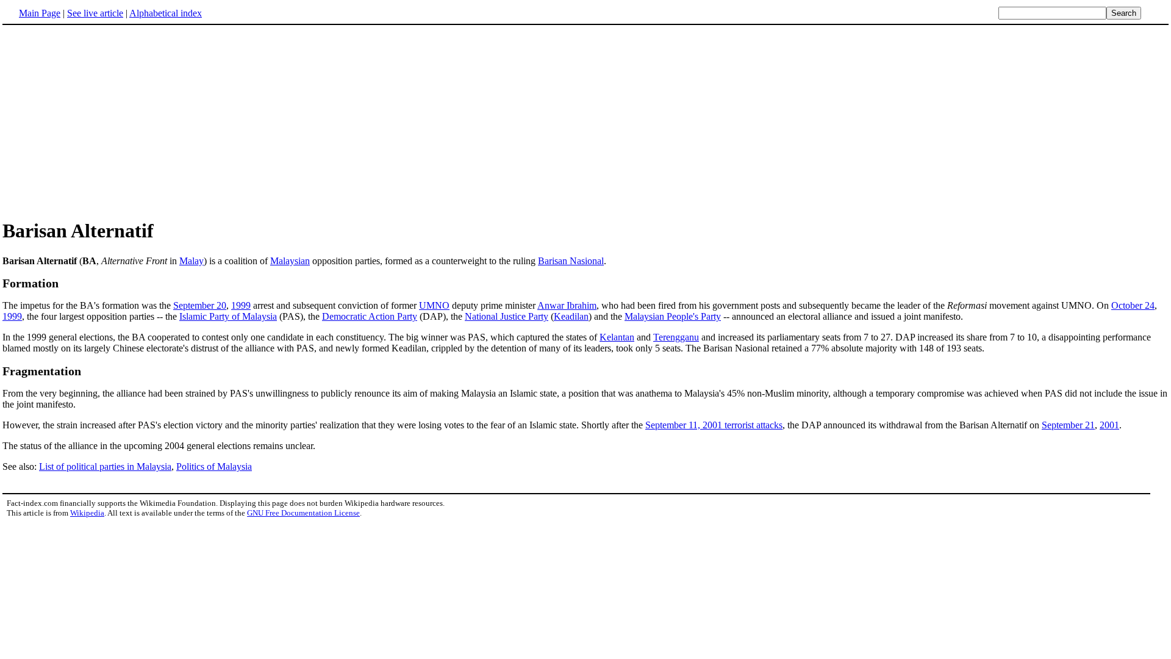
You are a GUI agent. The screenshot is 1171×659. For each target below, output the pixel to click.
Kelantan (617, 337)
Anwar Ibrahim (566, 305)
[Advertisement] (585, 121)
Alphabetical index (165, 13)
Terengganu (676, 337)
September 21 (1068, 425)
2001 (1109, 425)
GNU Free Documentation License (303, 512)
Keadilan (571, 316)
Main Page (39, 13)
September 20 (199, 305)
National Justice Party (506, 316)
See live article (95, 13)
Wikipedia (87, 512)
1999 (241, 305)
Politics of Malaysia (214, 466)
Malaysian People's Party (673, 316)
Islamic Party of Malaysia (228, 316)
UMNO (434, 305)
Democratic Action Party (369, 316)
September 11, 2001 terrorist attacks (713, 425)
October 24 (1133, 305)
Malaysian (290, 261)
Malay (191, 261)
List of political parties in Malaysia (105, 466)
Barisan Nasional (571, 261)
